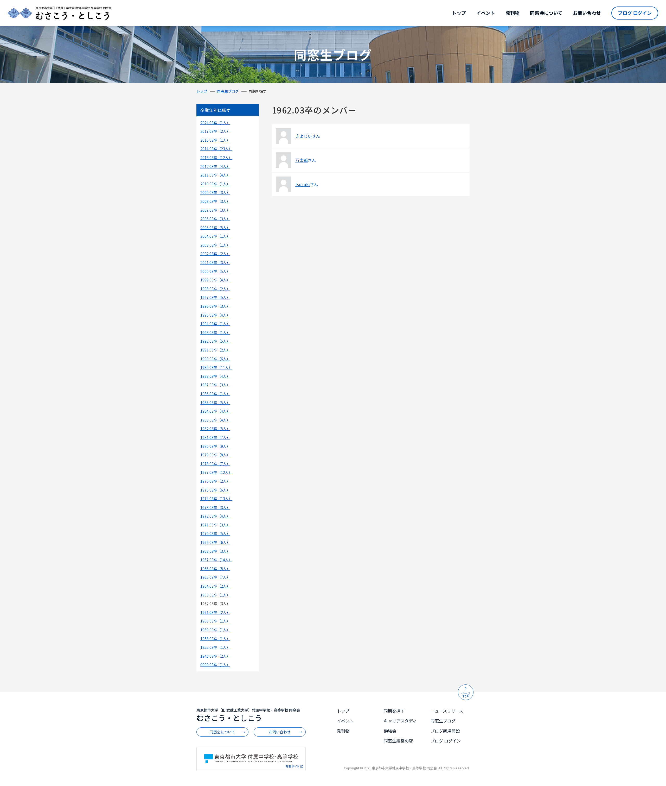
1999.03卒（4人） (215, 279)
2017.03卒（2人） (215, 131)
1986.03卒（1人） (215, 393)
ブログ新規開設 (445, 731)
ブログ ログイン (635, 12)
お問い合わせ (587, 12)
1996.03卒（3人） (215, 306)
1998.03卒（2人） (215, 288)
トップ (459, 12)
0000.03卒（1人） (215, 664)
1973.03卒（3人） (215, 507)
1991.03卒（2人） (215, 350)
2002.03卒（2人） (215, 253)
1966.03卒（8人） (215, 568)
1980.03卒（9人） (215, 446)
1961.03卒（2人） (215, 612)
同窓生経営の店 (398, 741)
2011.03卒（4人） (215, 175)
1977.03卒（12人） (216, 472)
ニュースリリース (447, 711)
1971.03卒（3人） (215, 524)
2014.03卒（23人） (216, 148)
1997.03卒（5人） (215, 297)
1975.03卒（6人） (215, 490)
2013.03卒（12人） (216, 157)
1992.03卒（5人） (215, 341)
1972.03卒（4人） (215, 516)
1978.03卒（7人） (215, 463)
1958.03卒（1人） (215, 638)
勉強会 (390, 731)
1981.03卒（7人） (215, 437)
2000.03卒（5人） (215, 271)
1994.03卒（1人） (215, 323)
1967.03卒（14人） (216, 559)
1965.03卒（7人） (215, 577)
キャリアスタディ (400, 721)
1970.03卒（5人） (215, 533)
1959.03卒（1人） (215, 629)
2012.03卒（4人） (215, 166)
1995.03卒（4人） (215, 315)
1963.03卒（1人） (215, 595)
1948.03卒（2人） (215, 656)
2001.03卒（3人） (215, 262)
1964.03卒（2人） (215, 586)
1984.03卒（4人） (215, 411)
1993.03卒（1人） (215, 332)
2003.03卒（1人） (215, 245)
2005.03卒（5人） (215, 227)
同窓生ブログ (228, 91)
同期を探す (394, 711)
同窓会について (546, 12)
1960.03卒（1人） (215, 621)
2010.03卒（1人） (215, 183)
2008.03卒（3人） (215, 201)
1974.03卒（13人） (216, 498)
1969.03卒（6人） (215, 542)
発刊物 (512, 12)
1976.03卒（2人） (215, 481)
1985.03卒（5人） (215, 402)
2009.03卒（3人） (215, 192)
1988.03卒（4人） (215, 376)
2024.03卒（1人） (215, 122)
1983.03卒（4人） (215, 420)
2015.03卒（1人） (215, 140)
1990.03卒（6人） (215, 358)
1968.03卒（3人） (215, 551)
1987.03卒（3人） (215, 384)
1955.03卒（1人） (215, 647)
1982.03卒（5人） (215, 428)
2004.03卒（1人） (215, 236)
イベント (485, 12)
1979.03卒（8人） (215, 454)
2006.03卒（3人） (215, 218)
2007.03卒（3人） (215, 210)
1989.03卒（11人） (216, 367)
